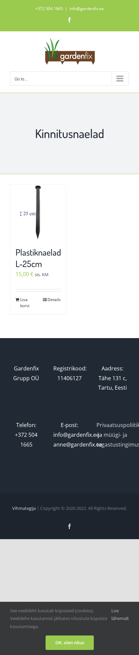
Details (54, 299)
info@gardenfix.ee (87, 8)
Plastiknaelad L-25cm (38, 258)
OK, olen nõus (69, 643)
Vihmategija (24, 508)
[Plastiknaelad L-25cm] (38, 212)
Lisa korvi (24, 302)
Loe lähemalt (120, 614)
